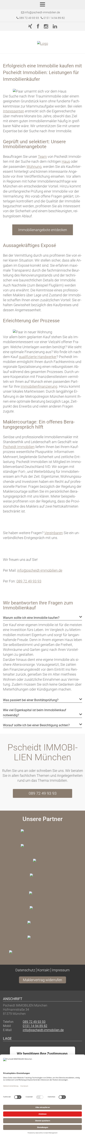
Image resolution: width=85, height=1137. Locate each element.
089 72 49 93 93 (29, 17)
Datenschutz (25, 970)
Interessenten (13, 111)
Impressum (61, 970)
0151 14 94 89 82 (54, 17)
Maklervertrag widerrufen (42, 980)
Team (42, 156)
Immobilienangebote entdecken (42, 230)
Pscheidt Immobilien (19, 447)
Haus (66, 161)
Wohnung (34, 166)
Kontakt (43, 970)
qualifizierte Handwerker (38, 357)
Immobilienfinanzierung (39, 386)
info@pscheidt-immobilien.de (42, 12)
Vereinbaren (53, 533)
